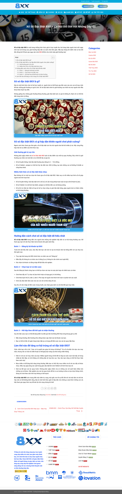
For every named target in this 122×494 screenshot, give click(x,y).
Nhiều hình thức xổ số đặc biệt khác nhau (31, 66)
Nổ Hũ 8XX (92, 65)
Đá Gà (60, 12)
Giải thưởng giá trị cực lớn (27, 64)
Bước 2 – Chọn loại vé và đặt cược (29, 72)
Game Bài (70, 12)
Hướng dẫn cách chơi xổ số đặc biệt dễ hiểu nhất (31, 68)
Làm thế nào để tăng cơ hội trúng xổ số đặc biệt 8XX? (32, 76)
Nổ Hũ (79, 12)
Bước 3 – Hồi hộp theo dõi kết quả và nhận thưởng (33, 74)
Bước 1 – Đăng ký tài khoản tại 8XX (29, 70)
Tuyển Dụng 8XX (95, 1)
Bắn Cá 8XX (92, 52)
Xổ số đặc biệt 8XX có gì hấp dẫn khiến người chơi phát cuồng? (35, 62)
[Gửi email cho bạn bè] (48, 388)
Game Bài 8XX (93, 61)
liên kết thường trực (61, 394)
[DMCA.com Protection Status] (20, 471)
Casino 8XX (92, 55)
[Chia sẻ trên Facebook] (42, 388)
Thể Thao (31, 12)
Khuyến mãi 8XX (85, 1)
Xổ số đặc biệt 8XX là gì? (23, 60)
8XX (22, 12)
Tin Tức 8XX (98, 12)
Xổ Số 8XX (61, 23)
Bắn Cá (42, 12)
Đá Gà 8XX (92, 58)
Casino (51, 12)
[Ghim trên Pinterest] (51, 388)
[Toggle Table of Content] (52, 57)
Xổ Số (87, 12)
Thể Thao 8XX (93, 68)
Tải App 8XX (105, 1)
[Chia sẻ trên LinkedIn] (55, 388)
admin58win (70, 32)
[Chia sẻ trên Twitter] (45, 388)
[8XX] (23, 6)
